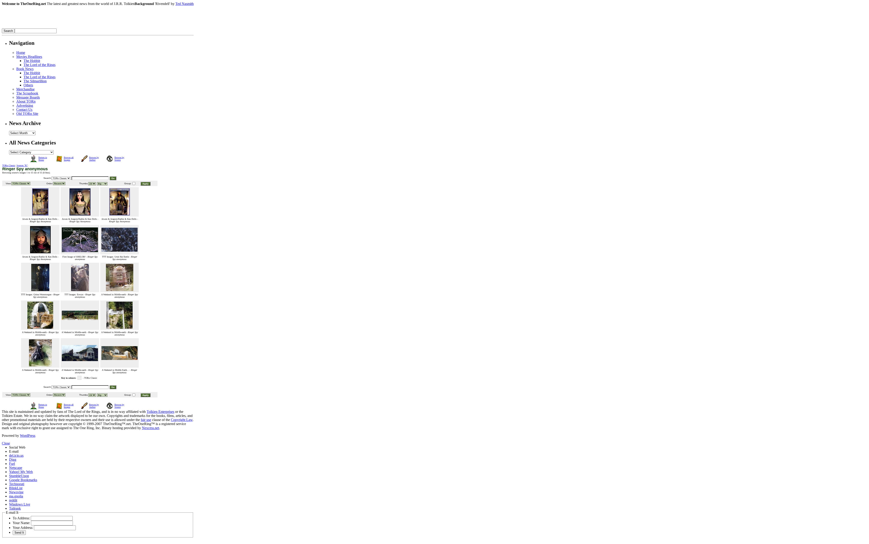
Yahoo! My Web (21, 472)
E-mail (14, 451)
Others (28, 85)
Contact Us (24, 109)
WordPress (27, 436)
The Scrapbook (27, 93)
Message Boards (28, 97)
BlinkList (15, 488)
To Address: (21, 518)
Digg (12, 459)
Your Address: (23, 528)
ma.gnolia (16, 496)
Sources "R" (22, 165)
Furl (12, 464)
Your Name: (21, 523)
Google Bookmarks (23, 480)
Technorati (16, 484)
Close (6, 443)
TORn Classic (8, 165)
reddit (13, 500)
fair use (146, 420)
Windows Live (19, 504)
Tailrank (15, 508)
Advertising (24, 105)
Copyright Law (182, 420)
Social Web (17, 447)
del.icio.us (16, 455)
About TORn (26, 101)
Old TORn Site (27, 114)
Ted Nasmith (184, 4)
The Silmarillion (35, 81)
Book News (24, 69)
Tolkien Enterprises (160, 412)
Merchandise (25, 89)
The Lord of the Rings (39, 65)
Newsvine (16, 492)
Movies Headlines (29, 57)
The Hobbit (32, 61)
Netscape (15, 468)
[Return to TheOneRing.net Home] (70, 27)
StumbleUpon (19, 476)
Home (20, 52)
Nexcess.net (150, 428)
